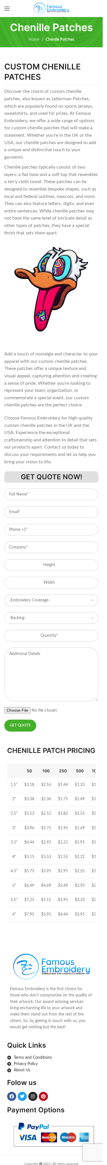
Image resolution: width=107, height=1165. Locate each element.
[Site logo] (51, 8)
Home (34, 40)
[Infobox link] (51, 991)
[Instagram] (32, 1096)
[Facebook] (11, 1096)
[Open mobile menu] (7, 8)
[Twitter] (22, 1096)
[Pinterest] (43, 1096)
